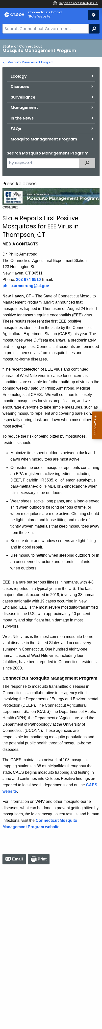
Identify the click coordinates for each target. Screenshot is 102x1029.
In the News (22, 118)
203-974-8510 (28, 279)
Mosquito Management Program (30, 62)
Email (17, 859)
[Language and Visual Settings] (93, 15)
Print (42, 859)
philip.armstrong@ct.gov (25, 286)
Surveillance (23, 97)
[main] (51, 534)
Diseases (20, 86)
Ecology (19, 76)
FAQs (16, 129)
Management (24, 107)
